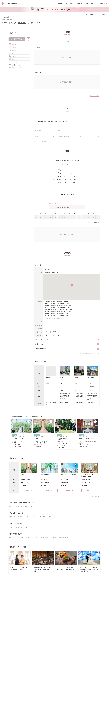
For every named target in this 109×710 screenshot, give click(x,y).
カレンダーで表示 (93, 222)
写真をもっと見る (94, 96)
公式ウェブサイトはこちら (52, 335)
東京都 (3, 19)
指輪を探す (60, 3)
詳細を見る (49, 490)
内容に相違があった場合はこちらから (91, 353)
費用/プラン (15, 59)
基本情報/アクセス (16, 65)
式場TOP (14, 44)
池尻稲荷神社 (77, 378)
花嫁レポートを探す (82, 3)
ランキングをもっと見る (93, 496)
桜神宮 (61, 378)
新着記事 (93, 3)
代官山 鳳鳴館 (90, 378)
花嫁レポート (15, 56)
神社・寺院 (9, 19)
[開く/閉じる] (98, 339)
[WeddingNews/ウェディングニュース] (10, 4)
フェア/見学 (15, 62)
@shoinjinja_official (50, 332)
